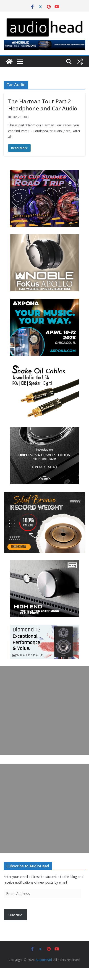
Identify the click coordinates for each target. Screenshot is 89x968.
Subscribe (15, 915)
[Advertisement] (44, 710)
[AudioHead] (9, 61)
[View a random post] (79, 61)
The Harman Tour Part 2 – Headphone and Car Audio (42, 104)
